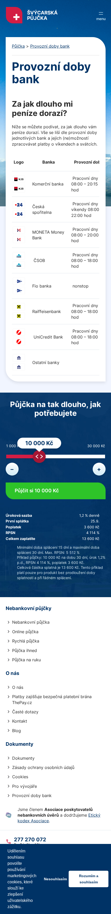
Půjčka (18, 46)
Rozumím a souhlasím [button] (88, 879)
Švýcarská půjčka (42, 15)
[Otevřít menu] (101, 15)
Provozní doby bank (50, 46)
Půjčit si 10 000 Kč (37, 491)
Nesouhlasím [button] (55, 879)
